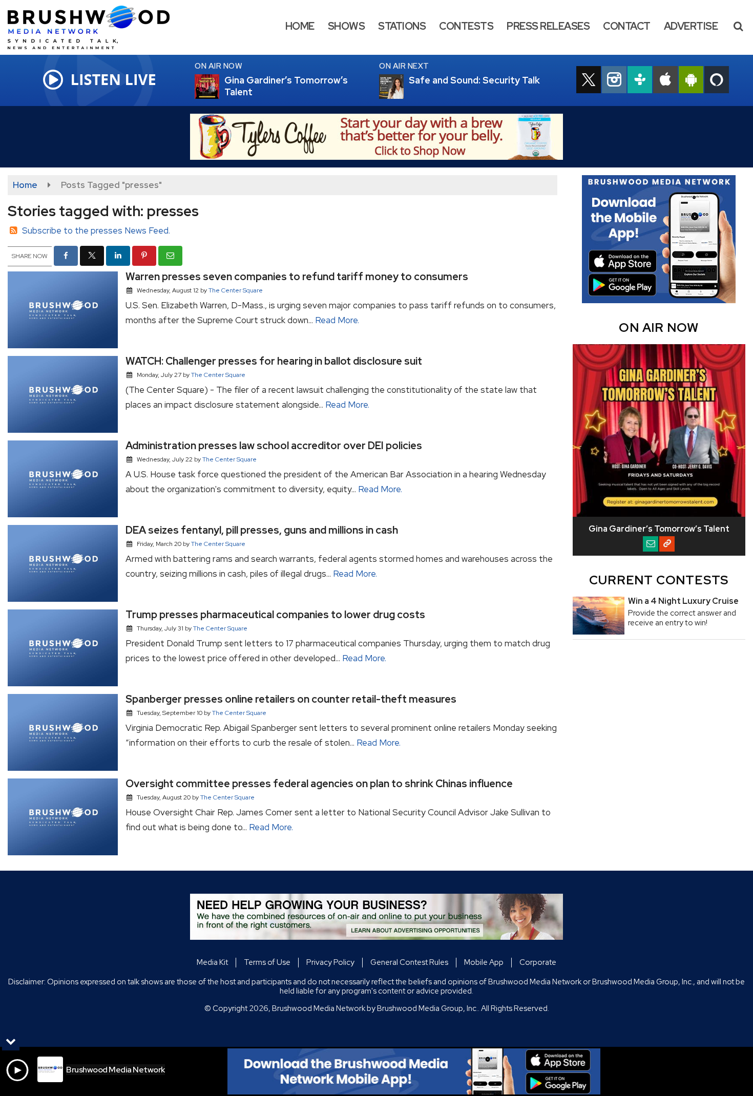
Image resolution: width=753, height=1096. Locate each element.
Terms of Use (267, 962)
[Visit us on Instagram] (614, 81)
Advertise (691, 26)
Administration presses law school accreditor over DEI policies (274, 445)
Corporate (537, 962)
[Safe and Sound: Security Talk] (403, 86)
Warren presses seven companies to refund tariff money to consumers (297, 276)
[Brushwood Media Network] (96, 26)
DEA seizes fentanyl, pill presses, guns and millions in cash (262, 530)
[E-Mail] (650, 544)
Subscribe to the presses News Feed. (96, 230)
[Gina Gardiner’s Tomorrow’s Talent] (219, 86)
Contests (466, 26)
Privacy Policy (330, 962)
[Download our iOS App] (665, 81)
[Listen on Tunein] (640, 81)
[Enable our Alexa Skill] (716, 81)
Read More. (337, 320)
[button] (738, 26)
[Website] (667, 544)
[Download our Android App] (691, 81)
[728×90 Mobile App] (413, 1071)
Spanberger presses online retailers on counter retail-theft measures (291, 699)
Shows (346, 26)
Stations (402, 26)
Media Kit (212, 962)
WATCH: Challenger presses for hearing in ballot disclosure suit (274, 361)
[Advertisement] (376, 137)
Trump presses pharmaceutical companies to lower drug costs (275, 614)
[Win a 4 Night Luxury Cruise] (598, 616)
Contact (627, 26)
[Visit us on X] (588, 81)
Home (300, 26)
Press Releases (548, 26)
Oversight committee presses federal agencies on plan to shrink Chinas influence (319, 783)
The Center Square (235, 290)
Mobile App (484, 962)
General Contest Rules (409, 962)
